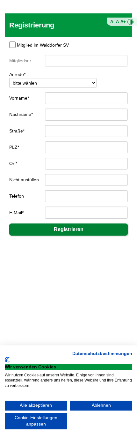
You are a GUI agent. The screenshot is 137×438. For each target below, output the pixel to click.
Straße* (17, 130)
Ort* (13, 163)
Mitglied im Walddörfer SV (43, 45)
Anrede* (17, 74)
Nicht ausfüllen (24, 179)
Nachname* (21, 114)
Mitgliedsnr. (20, 60)
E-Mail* (16, 212)
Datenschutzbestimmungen (102, 353)
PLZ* (14, 147)
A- (112, 21)
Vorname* (19, 98)
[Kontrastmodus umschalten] (130, 22)
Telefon (16, 196)
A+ (123, 21)
